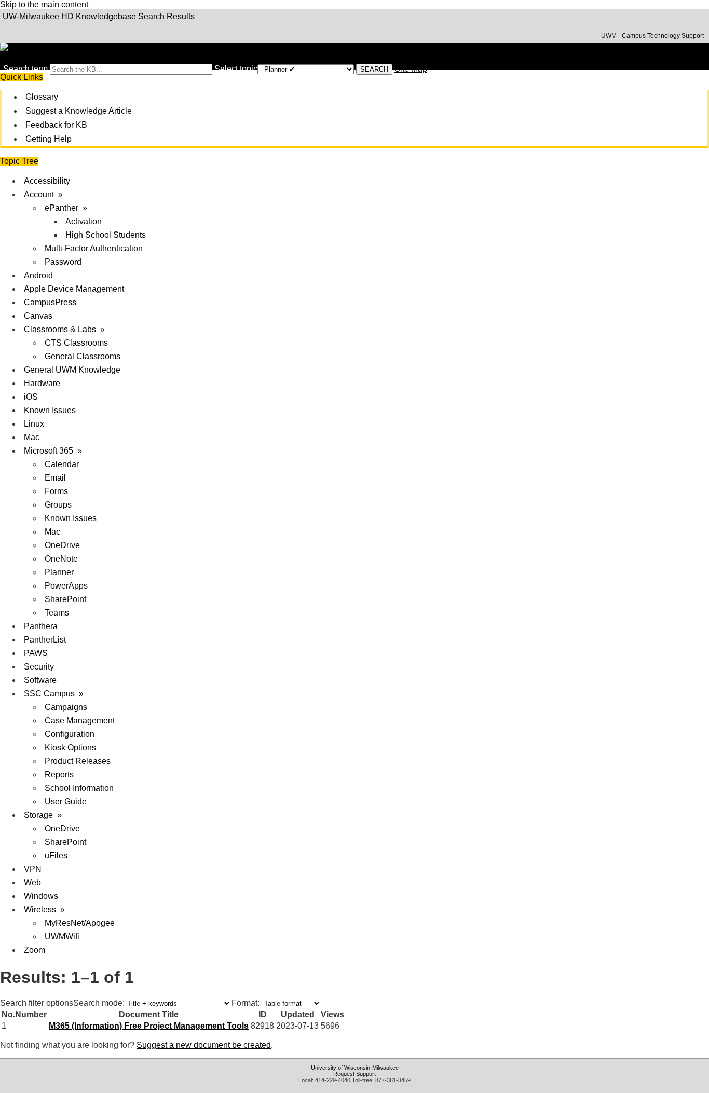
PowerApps (66, 585)
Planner (59, 572)
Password (63, 261)
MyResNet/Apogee (80, 923)
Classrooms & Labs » (64, 329)
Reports (59, 774)
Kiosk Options (70, 747)
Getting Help (48, 138)
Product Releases (78, 761)
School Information (79, 788)
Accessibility (47, 180)
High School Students (105, 234)
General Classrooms (82, 356)
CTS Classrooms (76, 342)
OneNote (61, 558)
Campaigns (66, 707)
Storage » (43, 815)
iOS (31, 396)
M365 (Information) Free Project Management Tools (149, 1025)
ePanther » (66, 207)
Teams (57, 612)
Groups (58, 504)
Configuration (69, 734)
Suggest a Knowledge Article (78, 110)
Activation (83, 221)
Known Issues (50, 410)
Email (55, 477)
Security (39, 666)
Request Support (354, 1074)
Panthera (41, 626)
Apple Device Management (74, 288)
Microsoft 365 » (53, 450)
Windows (41, 896)
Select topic (235, 68)
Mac (31, 437)
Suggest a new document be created (204, 1045)
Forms (56, 491)
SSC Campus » (54, 693)
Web (32, 882)
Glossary (41, 96)
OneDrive (62, 545)
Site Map (410, 68)
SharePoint (65, 599)
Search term (25, 68)
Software (40, 680)
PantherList (45, 639)
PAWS (36, 653)
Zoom (34, 950)
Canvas (38, 315)
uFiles (56, 855)
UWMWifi (62, 936)
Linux (34, 423)
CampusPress (50, 302)
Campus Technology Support (663, 35)
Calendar (62, 464)
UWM (609, 35)
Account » (43, 194)
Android (38, 275)
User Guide (66, 801)
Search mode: (99, 1003)
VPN (33, 869)
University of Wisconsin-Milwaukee (355, 1067)
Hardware (42, 383)
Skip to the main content (44, 4)
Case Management (80, 720)
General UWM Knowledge (72, 369)
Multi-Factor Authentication (94, 248)
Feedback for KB (56, 124)
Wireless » (44, 909)
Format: (245, 1003)
